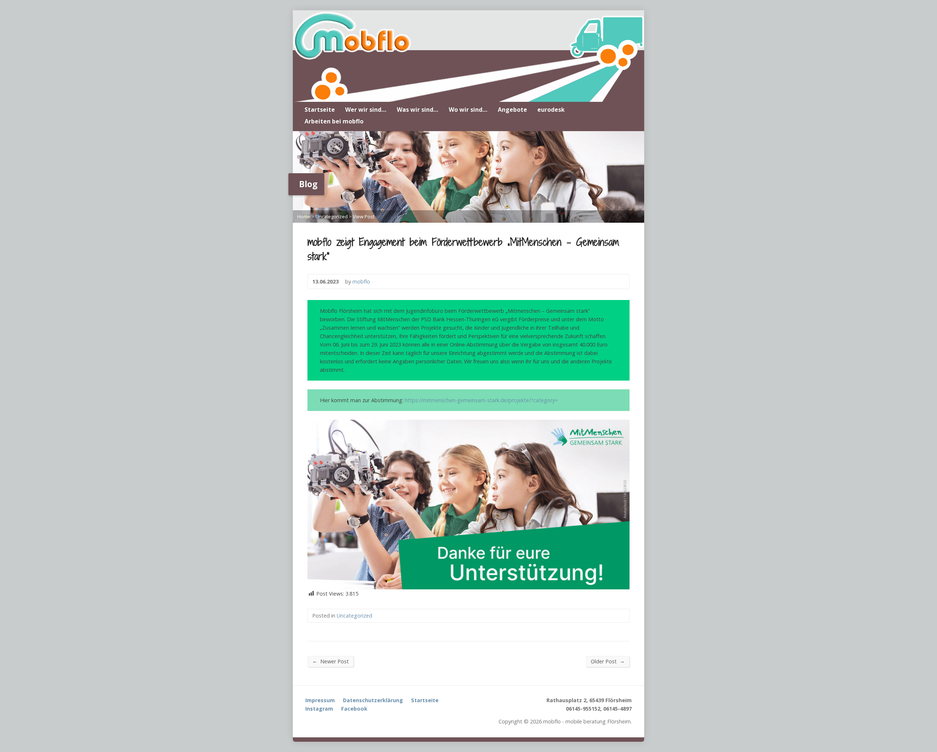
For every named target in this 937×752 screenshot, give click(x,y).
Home (303, 216)
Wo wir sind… (468, 109)
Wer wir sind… (366, 109)
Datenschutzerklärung (373, 700)
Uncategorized (332, 216)
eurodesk (551, 109)
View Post (363, 216)
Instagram (319, 708)
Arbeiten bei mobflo (334, 121)
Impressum (320, 700)
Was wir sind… (417, 109)
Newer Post (330, 661)
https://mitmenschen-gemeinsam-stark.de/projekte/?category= (481, 400)
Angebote (512, 109)
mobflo (361, 281)
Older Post (608, 661)
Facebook (354, 708)
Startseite (320, 109)
